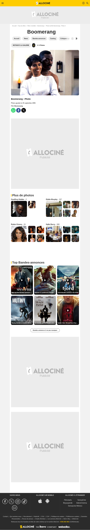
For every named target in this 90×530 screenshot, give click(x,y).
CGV (47, 516)
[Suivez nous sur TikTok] (25, 501)
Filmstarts (68, 500)
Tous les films (22, 26)
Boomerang (40, 26)
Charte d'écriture (40, 519)
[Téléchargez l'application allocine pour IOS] (41, 501)
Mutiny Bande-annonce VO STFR (22, 323)
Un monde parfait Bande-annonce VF (45, 323)
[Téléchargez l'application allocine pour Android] (48, 501)
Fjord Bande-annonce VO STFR (68, 292)
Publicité (36, 516)
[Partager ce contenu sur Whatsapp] (13, 110)
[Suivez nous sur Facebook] (5, 501)
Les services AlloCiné (54, 519)
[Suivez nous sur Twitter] (12, 501)
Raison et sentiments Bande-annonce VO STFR (45, 292)
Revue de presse (27, 519)
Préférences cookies (72, 516)
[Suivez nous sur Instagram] (18, 501)
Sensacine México (75, 506)
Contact (5, 516)
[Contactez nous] (15, 508)
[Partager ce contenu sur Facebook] (18, 110)
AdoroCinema (81, 503)
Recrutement (27, 516)
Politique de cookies (57, 516)
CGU (42, 516)
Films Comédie (31, 26)
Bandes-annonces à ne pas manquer (45, 330)
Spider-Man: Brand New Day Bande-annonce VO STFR (68, 323)
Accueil (14, 26)
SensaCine (81, 500)
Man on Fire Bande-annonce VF (22, 292)
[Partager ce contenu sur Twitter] (23, 110)
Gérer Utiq (66, 519)
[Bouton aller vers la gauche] (72, 38)
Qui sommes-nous (15, 516)
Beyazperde (67, 503)
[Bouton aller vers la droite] (76, 38)
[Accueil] (43, 3)
